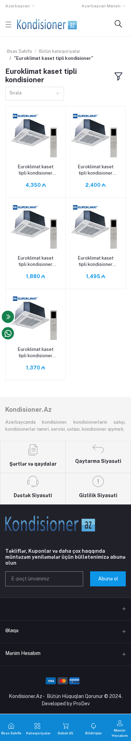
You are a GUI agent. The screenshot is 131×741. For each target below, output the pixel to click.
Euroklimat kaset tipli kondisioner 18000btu (96, 261)
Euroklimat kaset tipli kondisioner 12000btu (35, 353)
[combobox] (34, 93)
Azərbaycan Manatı (101, 5)
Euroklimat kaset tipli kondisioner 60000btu (35, 170)
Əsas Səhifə (19, 51)
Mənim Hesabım (23, 653)
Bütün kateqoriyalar (59, 51)
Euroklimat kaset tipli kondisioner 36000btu (96, 170)
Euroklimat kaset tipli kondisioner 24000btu (35, 261)
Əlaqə (12, 630)
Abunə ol (108, 578)
